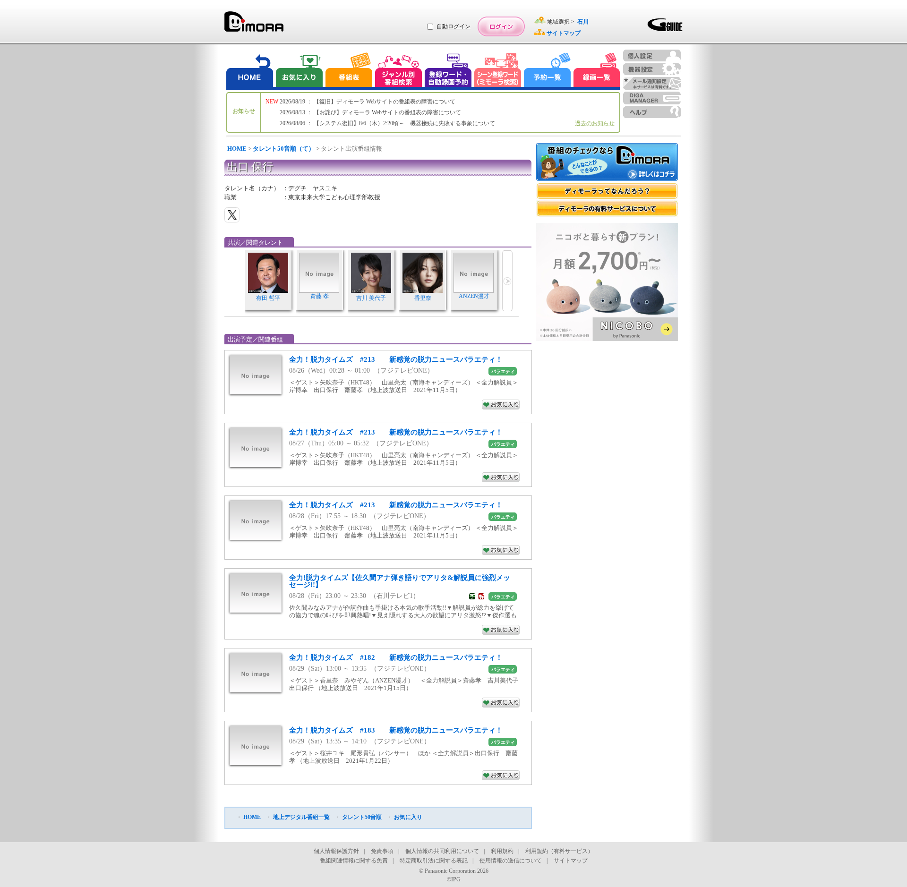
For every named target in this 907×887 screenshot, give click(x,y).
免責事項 (382, 851)
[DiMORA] (253, 24)
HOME (237, 148)
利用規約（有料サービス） (559, 851)
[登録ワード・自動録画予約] (448, 71)
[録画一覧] (596, 71)
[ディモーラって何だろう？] (607, 191)
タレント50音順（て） (284, 148)
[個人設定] (652, 55)
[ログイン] (501, 26)
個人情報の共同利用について (442, 851)
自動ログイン (453, 26)
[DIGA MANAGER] (652, 98)
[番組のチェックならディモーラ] (607, 163)
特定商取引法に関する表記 (434, 860)
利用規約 (502, 851)
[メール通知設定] (652, 83)
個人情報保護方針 (336, 851)
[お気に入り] (298, 71)
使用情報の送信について (510, 860)
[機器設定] (652, 69)
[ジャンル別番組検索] (398, 71)
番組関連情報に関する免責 (354, 860)
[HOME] (250, 71)
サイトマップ (571, 860)
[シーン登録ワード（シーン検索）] (498, 71)
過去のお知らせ (595, 123)
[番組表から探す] (348, 71)
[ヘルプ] (652, 112)
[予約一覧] (547, 71)
